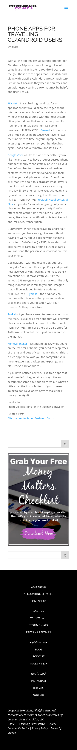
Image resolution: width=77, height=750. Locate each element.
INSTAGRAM (38, 680)
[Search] (65, 444)
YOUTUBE (38, 694)
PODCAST (38, 656)
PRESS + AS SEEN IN (38, 632)
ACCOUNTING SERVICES (38, 594)
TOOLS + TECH (38, 663)
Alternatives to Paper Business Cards (31, 418)
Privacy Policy (40, 728)
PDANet (12, 103)
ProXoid (45, 130)
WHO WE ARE (38, 618)
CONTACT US (38, 601)
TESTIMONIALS (38, 625)
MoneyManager (17, 343)
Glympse (32, 294)
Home (11, 724)
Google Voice (16, 155)
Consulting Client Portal (31, 724)
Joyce (14, 46)
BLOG (38, 649)
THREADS (38, 688)
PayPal (12, 314)
